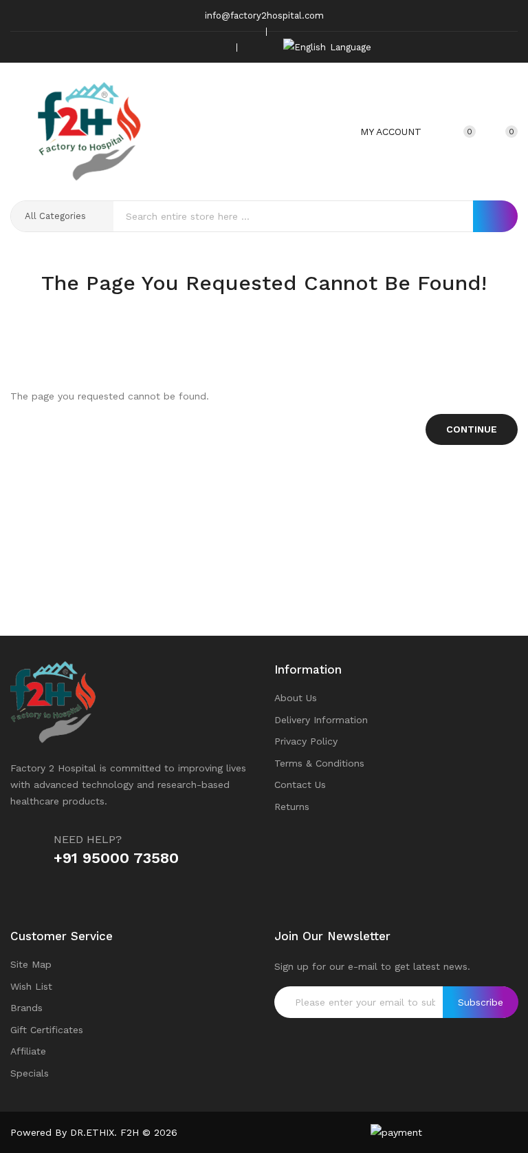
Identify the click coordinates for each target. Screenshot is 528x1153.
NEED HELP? (88, 839)
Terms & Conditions (319, 763)
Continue (471, 429)
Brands (26, 1007)
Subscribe (480, 1002)
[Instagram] (196, 47)
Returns (291, 806)
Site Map (31, 964)
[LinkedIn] (217, 47)
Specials (29, 1073)
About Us (295, 697)
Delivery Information (321, 719)
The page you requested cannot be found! (285, 310)
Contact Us (300, 784)
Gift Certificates (46, 1029)
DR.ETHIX (92, 1132)
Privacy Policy (306, 741)
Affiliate (28, 1051)
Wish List (31, 986)
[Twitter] (175, 47)
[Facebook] (153, 47)
